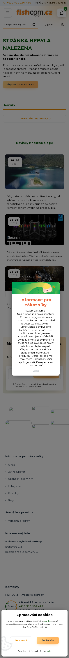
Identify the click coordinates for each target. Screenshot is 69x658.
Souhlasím (48, 640)
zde (49, 651)
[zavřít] (54, 287)
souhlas (47, 621)
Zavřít (36, 371)
